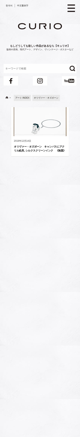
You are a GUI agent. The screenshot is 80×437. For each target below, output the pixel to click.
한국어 (9, 5)
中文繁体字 (22, 5)
